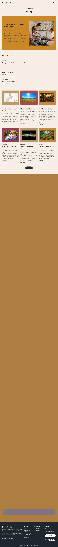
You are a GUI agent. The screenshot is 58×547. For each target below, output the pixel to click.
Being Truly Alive (7, 72)
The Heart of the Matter (28, 109)
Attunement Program (28, 533)
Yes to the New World (9, 82)
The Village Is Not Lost (46, 109)
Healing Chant (26, 537)
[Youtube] (54, 540)
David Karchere (8, 3)
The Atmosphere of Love (46, 146)
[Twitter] (52, 540)
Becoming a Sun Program (27, 531)
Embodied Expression (9, 146)
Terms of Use (36, 528)
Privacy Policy (37, 530)
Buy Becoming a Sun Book (7, 538)
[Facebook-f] (50, 540)
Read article (4, 65)
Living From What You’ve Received (13, 63)
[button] (53, 3)
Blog (24, 528)
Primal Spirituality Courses (27, 535)
